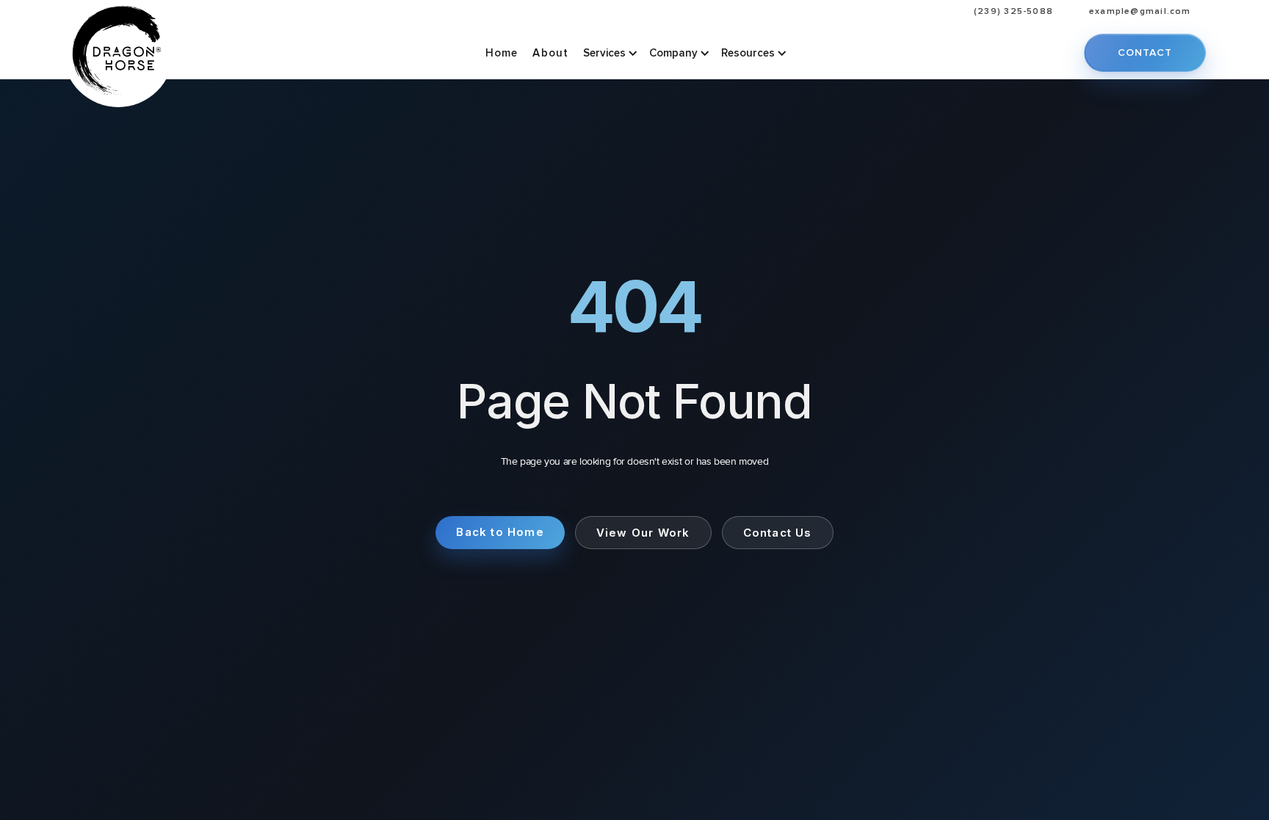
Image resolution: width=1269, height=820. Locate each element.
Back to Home (500, 532)
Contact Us (777, 533)
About (550, 52)
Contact (1145, 52)
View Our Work (643, 533)
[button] (609, 52)
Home (501, 52)
